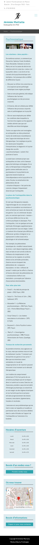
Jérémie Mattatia (14, 22)
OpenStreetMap (20, 507)
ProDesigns (25, 542)
